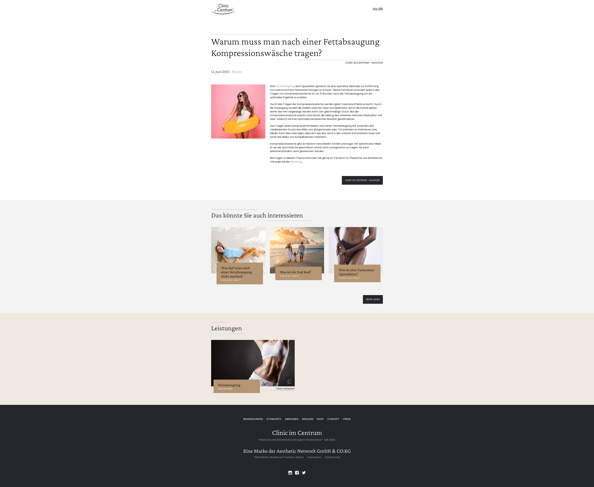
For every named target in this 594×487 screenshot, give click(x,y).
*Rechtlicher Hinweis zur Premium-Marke (279, 457)
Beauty (237, 71)
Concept (333, 419)
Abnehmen (291, 419)
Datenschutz (332, 457)
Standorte (274, 419)
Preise (347, 419)
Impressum (314, 457)
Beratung (296, 161)
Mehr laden (373, 299)
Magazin (307, 419)
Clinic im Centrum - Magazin (362, 180)
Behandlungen (253, 419)
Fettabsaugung (284, 86)
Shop (320, 419)
